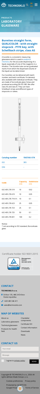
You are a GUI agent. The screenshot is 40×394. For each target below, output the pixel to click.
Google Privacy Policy (14, 388)
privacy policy (19, 360)
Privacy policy (30, 381)
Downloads (25, 331)
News (23, 335)
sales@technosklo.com (13, 305)
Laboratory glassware (10, 322)
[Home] (13, 4)
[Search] (27, 5)
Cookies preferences (14, 381)
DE (31, 3)
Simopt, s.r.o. (23, 377)
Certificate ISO (26, 324)
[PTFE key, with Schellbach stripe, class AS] (20, 152)
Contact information (29, 327)
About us (5, 318)
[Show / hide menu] (36, 4)
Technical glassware (9, 325)
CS (31, 6)
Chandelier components (26, 319)
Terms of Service (32, 388)
